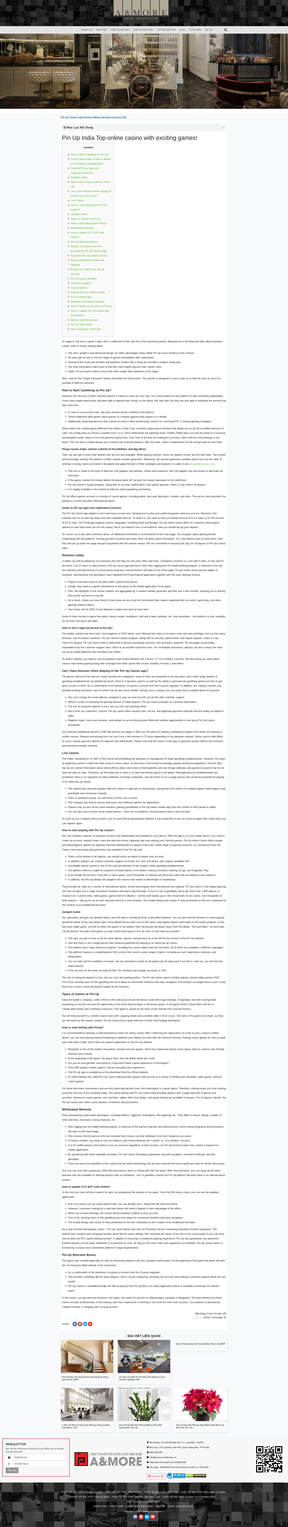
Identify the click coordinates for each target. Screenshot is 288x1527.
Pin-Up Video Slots (81, 324)
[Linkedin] (147, 1517)
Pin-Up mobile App (81, 297)
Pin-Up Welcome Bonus (84, 241)
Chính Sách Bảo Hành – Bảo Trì (145, 1506)
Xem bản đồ (157, 1476)
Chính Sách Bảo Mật (180, 1506)
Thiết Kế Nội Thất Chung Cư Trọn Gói (136, 1497)
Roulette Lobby (79, 177)
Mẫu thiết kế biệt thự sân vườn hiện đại (164, 1470)
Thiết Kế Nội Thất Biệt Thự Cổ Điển (202, 1492)
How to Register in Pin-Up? (86, 329)
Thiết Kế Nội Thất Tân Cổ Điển (90, 1497)
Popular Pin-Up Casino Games (88, 292)
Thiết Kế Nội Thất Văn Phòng (123, 1492)
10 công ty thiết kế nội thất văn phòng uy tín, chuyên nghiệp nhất (142, 1378)
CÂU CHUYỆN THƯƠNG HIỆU (143, 1501)
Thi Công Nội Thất (166, 30)
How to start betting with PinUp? (89, 223)
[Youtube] (152, 1517)
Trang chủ (87, 30)
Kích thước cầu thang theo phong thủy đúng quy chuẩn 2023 (85, 1378)
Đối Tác (209, 30)
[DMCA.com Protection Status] (196, 1475)
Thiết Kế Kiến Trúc (143, 30)
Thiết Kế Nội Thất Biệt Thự (161, 1492)
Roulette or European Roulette (87, 301)
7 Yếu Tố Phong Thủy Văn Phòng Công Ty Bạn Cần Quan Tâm (86, 1426)
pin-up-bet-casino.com (201, 464)
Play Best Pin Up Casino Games (89, 255)
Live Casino (77, 200)
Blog (182, 30)
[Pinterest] (141, 1517)
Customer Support (81, 283)
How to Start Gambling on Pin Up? (90, 154)
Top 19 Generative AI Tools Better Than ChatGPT (201, 1344)
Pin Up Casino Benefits (84, 278)
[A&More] (144, 13)
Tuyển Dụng (195, 30)
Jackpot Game (79, 214)
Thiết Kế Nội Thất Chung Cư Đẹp (82, 1492)
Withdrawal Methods (82, 228)
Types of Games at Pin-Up (85, 218)
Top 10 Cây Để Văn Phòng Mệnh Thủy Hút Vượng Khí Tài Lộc (140, 1426)
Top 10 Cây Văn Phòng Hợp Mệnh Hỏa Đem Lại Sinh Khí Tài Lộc (200, 1426)
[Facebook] (135, 1517)
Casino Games (79, 287)
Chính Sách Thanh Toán (108, 1506)
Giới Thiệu (101, 30)
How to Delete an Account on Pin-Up (91, 306)
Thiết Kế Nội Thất (120, 30)
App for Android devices (84, 320)
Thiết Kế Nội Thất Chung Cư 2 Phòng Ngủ (188, 1497)
